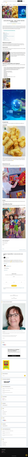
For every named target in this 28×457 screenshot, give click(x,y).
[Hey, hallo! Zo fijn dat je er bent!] (14, 316)
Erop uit (10, 4)
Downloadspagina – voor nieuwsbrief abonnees (22, 4)
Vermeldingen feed (5, 411)
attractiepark (20, 249)
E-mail (14, 282)
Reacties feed (4, 443)
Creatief (7, 4)
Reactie (14, 276)
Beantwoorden (5, 263)
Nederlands (5, 399)
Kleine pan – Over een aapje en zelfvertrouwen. (8, 388)
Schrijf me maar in (14, 355)
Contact (2, 4)
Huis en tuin (14, 4)
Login (3, 410)
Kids (4, 4)
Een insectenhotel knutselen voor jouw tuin (7, 392)
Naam (6, 282)
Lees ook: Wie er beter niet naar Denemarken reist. (9, 30)
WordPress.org (4, 414)
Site (21, 282)
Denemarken (24, 249)
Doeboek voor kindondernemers (6, 390)
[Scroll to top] (26, 455)
